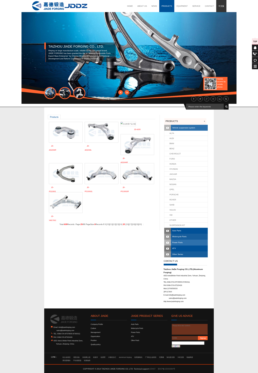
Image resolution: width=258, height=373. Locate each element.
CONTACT (209, 6)
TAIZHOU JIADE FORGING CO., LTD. (76, 46)
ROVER (172, 200)
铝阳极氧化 (138, 357)
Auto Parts (176, 231)
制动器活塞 (171, 357)
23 (117, 224)
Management (95, 332)
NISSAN (172, 184)
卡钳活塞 (180, 357)
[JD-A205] (128, 124)
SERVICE (196, 6)
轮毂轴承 (87, 360)
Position (94, 340)
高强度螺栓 (66, 360)
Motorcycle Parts (179, 236)
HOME (130, 6)
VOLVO (172, 210)
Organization (95, 336)
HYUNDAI (173, 169)
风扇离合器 (86, 357)
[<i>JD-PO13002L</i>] (101, 173)
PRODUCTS (167, 6)
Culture (93, 328)
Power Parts (177, 242)
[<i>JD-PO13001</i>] (66, 173)
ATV (174, 248)
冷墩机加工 (112, 357)
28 (133, 224)
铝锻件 (95, 357)
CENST (152, 369)
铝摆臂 (103, 357)
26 (127, 224)
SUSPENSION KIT (177, 225)
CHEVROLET (175, 154)
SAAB (171, 205)
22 (114, 224)
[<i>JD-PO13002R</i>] (137, 173)
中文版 (221, 6)
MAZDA (172, 179)
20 (108, 224)
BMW (171, 143)
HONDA (172, 164)
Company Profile (97, 324)
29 (137, 224)
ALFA (171, 133)
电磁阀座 (190, 357)
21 (111, 224)
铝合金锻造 (66, 357)
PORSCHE (174, 194)
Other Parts (135, 340)
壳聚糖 (161, 357)
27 (130, 224)
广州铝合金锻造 (150, 357)
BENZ (171, 149)
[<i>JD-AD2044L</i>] (101, 132)
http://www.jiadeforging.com (174, 301)
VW (170, 215)
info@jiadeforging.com (177, 295)
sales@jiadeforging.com (178, 298)
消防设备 (76, 357)
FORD (172, 159)
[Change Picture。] (176, 346)
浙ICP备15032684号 (166, 369)
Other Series (177, 254)
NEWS (154, 6)
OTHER (172, 220)
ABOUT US (142, 6)
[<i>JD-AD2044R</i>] (137, 144)
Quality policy (96, 344)
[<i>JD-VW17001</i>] (66, 202)
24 (121, 224)
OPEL (171, 189)
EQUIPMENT (182, 6)
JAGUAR (173, 174)
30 (140, 224)
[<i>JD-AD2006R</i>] (66, 132)
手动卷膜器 (77, 360)
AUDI (171, 138)
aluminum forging (125, 357)
